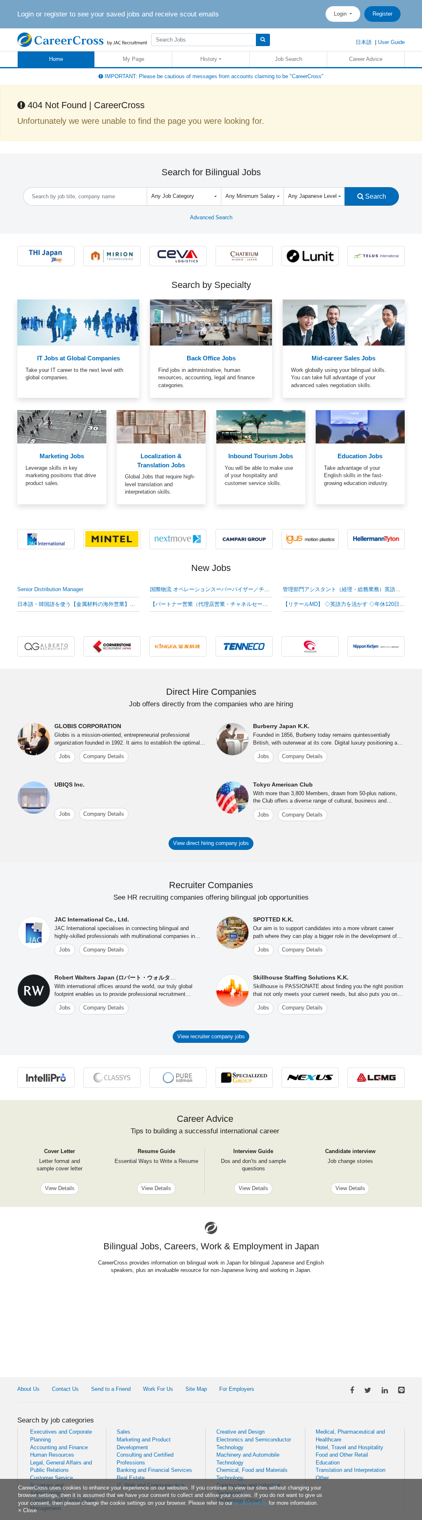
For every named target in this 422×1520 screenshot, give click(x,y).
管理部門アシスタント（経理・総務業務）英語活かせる (350, 589)
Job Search (288, 59)
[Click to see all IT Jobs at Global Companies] (78, 322)
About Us (28, 1389)
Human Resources (52, 1455)
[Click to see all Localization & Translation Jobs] (161, 426)
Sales (123, 1432)
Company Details (103, 756)
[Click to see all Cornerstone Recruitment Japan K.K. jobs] (111, 646)
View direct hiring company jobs (211, 843)
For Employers (236, 1389)
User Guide (391, 42)
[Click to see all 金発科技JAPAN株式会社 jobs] (177, 646)
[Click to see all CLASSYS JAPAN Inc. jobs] (111, 1077)
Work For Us (158, 1389)
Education (328, 1463)
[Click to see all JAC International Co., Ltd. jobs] (46, 539)
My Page (133, 59)
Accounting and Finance (59, 1447)
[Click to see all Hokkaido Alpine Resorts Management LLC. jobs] (244, 256)
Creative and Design (240, 1432)
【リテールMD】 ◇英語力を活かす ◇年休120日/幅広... (350, 604)
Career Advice (365, 59)
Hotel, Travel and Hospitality (349, 1447)
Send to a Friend (111, 1389)
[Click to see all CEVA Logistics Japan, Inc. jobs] (177, 256)
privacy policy (250, 1503)
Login (341, 14)
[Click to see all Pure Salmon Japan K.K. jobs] (177, 1077)
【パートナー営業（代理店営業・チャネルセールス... (214, 604)
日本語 (364, 42)
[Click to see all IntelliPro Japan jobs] (46, 1077)
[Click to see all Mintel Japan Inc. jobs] (111, 539)
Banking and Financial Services (154, 1470)
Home (56, 59)
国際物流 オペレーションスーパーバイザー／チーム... (215, 589)
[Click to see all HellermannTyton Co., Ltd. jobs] (376, 539)
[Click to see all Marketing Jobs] (61, 426)
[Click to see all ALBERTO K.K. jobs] (46, 646)
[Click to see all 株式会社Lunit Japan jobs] (310, 256)
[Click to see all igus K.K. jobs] (310, 539)
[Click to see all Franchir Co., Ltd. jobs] (310, 646)
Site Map (196, 1389)
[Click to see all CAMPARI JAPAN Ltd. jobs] (244, 539)
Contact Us (65, 1389)
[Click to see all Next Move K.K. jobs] (177, 539)
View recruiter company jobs (211, 1036)
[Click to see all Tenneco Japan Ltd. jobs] (244, 646)
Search (374, 196)
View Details (60, 1188)
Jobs (64, 756)
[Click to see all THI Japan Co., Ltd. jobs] (46, 256)
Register (382, 14)
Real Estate (131, 1478)
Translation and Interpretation (350, 1470)
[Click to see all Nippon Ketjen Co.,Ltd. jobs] (376, 646)
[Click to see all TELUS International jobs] (376, 256)
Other (322, 1478)
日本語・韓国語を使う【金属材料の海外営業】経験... (81, 604)
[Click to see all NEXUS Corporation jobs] (310, 1077)
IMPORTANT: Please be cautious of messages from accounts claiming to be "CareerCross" (213, 76)
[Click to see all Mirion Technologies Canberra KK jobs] (111, 256)
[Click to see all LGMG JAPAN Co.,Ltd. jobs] (376, 1077)
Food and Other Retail (342, 1455)
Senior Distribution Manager (50, 589)
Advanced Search (211, 217)
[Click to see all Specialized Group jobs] (244, 1077)
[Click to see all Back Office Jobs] (211, 322)
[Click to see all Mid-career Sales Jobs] (344, 322)
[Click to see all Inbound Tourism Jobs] (260, 426)
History (208, 59)
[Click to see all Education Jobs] (360, 426)
